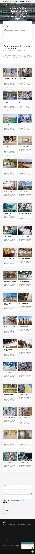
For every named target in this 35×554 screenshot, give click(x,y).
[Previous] (1, 13)
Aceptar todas (22, 1)
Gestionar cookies (28, 1)
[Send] (32, 548)
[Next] (34, 13)
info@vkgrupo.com (5, 540)
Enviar (5, 502)
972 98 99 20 (5, 539)
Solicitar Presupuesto (6, 26)
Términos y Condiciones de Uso (23, 500)
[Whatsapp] (32, 551)
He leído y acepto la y (16, 500)
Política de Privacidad (13, 500)
